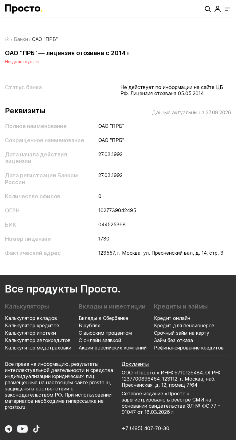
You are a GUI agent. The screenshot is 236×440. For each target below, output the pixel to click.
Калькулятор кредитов (32, 325)
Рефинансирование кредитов (189, 348)
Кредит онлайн (172, 318)
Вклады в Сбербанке (103, 318)
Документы (135, 364)
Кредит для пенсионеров (184, 325)
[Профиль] (217, 9)
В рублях (89, 325)
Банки (21, 39)
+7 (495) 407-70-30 (145, 428)
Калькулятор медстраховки (38, 348)
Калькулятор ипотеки (30, 333)
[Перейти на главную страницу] (23, 9)
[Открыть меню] (227, 9)
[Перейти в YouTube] (22, 429)
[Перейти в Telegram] (8, 429)
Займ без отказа (173, 340)
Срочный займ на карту (181, 333)
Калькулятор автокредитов (38, 340)
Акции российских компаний (113, 348)
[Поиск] (207, 9)
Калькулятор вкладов (31, 318)
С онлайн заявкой (100, 340)
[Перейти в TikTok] (36, 429)
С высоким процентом (105, 333)
